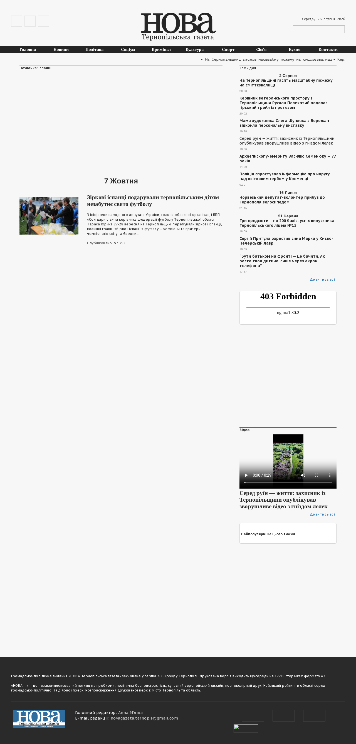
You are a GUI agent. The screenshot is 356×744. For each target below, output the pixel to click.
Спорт (228, 49)
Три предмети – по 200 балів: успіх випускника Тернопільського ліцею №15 (286, 223)
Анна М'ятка (130, 712)
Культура (195, 49)
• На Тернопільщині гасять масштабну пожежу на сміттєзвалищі (260, 59)
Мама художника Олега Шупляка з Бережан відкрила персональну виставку (284, 123)
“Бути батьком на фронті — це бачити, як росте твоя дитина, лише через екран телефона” (282, 261)
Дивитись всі (322, 279)
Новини (61, 49)
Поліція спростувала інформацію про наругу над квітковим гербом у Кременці (284, 176)
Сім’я (261, 49)
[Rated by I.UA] (246, 728)
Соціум (128, 49)
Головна (28, 49)
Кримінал (161, 49)
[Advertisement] (120, 120)
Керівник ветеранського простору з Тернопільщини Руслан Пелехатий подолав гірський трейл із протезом (283, 103)
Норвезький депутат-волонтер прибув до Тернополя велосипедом (282, 200)
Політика (94, 49)
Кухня (295, 49)
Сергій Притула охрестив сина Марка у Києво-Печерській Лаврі (286, 241)
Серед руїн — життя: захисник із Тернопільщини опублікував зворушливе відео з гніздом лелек (286, 141)
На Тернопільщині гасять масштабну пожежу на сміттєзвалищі (286, 83)
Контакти (328, 49)
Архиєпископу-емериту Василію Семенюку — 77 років (287, 158)
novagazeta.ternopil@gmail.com (144, 718)
